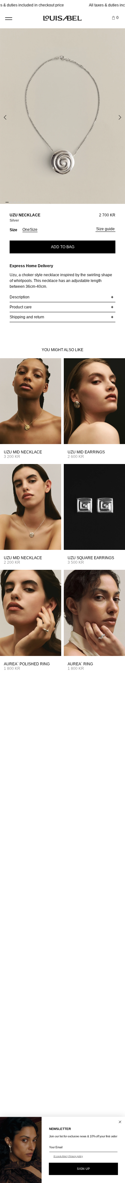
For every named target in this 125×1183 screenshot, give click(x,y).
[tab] (7, 202)
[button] (8, 16)
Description (19, 297)
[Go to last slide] (5, 117)
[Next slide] (120, 117)
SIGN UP (83, 1168)
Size (13, 230)
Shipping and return (27, 317)
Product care (21, 307)
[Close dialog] (120, 1121)
